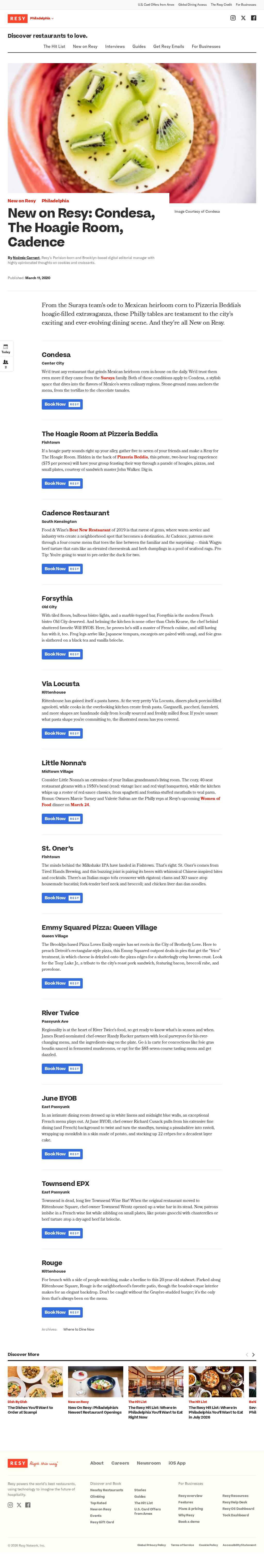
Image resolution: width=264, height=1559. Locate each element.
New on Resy (85, 46)
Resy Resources (235, 1496)
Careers (120, 1463)
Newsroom (149, 1463)
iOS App (177, 1463)
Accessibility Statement (239, 1545)
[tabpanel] (38, 1390)
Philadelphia (55, 201)
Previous (247, 1355)
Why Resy (186, 1515)
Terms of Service (182, 1545)
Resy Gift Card (102, 1522)
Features (185, 1502)
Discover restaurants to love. (47, 36)
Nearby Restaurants (106, 1490)
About (97, 1463)
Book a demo (188, 1521)
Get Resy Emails (168, 46)
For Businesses (246, 4)
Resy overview (190, 1496)
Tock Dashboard (235, 1515)
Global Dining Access (192, 4)
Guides (139, 46)
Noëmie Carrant (26, 257)
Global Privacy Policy (151, 1545)
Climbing (97, 1496)
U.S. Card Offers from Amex (156, 4)
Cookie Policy (208, 1545)
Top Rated (98, 1503)
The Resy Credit (221, 4)
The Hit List (54, 46)
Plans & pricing (190, 1508)
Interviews (115, 46)
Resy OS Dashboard (238, 1508)
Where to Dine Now (78, 1329)
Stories (140, 1490)
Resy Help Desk (234, 1502)
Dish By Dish (17, 1402)
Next (253, 1355)
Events (96, 1515)
